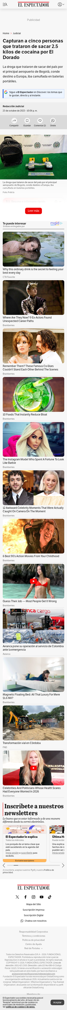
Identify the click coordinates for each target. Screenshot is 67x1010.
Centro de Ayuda (33, 944)
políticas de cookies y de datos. (20, 1007)
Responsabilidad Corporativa (33, 932)
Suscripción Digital (33, 915)
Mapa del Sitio (33, 904)
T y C (33, 870)
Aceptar (57, 1002)
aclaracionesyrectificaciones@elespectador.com (33, 974)
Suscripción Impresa (33, 909)
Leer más (33, 210)
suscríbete (26, 852)
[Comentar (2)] (40, 121)
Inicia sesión (12, 852)
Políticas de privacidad (33, 940)
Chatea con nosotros (36, 920)
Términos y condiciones (33, 936)
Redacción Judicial (13, 106)
